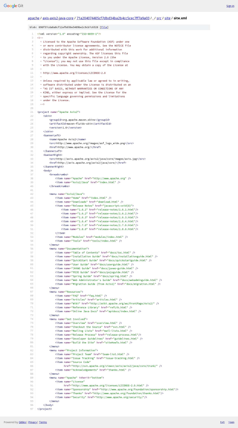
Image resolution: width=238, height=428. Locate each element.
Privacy (32, 422)
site (168, 18)
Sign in (230, 6)
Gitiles (22, 422)
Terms (43, 422)
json (231, 422)
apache (33, 18)
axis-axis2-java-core (58, 18)
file (104, 27)
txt (222, 422)
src (159, 18)
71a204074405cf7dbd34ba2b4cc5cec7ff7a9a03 (113, 18)
